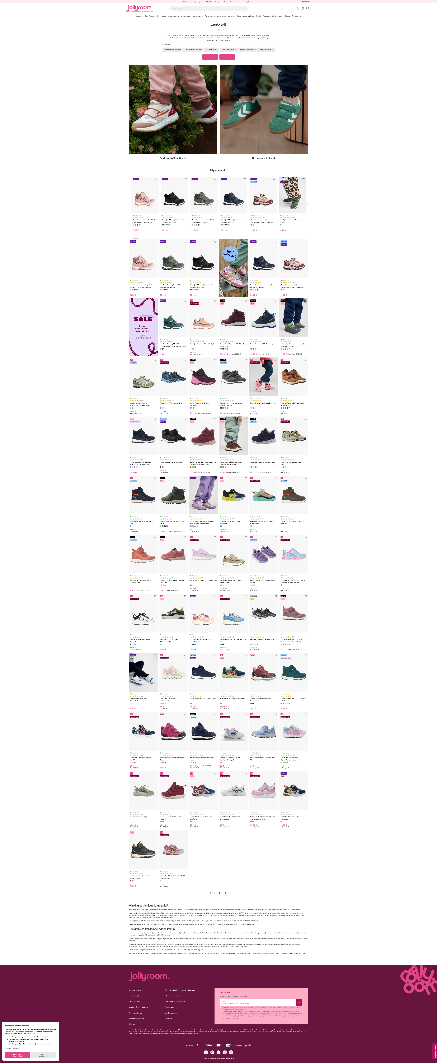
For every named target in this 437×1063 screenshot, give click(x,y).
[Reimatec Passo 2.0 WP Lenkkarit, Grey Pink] (255, 349)
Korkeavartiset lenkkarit (172, 50)
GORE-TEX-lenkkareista (159, 915)
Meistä (132, 1024)
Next (308, 204)
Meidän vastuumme (172, 1013)
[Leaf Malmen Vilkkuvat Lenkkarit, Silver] (132, 762)
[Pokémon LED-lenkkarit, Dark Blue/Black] (221, 526)
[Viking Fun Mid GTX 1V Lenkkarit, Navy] (191, 703)
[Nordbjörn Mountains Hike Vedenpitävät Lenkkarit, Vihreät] (283, 289)
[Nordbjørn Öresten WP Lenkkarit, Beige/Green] (193, 349)
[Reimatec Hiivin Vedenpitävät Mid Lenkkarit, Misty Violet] (227, 349)
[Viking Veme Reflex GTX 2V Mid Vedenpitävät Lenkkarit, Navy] (130, 467)
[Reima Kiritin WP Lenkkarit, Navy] (160, 408)
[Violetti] (251, 225)
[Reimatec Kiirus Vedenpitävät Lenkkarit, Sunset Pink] (163, 585)
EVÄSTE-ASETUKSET (44, 1055)
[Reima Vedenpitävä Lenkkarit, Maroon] (283, 349)
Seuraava (225, 893)
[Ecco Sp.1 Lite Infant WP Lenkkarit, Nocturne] (160, 821)
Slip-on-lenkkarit (211, 50)
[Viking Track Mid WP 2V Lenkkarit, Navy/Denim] (193, 408)
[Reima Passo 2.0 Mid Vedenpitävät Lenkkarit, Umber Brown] (253, 349)
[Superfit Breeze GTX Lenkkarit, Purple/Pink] (253, 467)
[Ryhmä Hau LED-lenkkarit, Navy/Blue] (221, 703)
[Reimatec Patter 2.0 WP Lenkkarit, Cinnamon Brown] (281, 408)
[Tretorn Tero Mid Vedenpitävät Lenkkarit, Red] (251, 703)
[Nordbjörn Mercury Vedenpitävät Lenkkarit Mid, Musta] (135, 289)
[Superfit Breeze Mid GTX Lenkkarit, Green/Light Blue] (193, 467)
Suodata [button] (210, 57)
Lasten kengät (214, 30)
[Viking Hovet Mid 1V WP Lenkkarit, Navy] (130, 526)
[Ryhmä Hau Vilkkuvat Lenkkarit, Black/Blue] (281, 821)
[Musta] (137, 225)
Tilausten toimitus (172, 996)
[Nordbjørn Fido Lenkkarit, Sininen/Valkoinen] (130, 703)
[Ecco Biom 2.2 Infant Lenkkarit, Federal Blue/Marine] (253, 821)
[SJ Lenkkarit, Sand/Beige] (130, 821)
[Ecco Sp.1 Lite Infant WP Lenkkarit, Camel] (163, 821)
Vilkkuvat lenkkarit (266, 50)
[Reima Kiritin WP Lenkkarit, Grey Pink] (163, 408)
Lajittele (227, 57)
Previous (129, 204)
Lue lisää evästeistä (12, 1048)
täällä (246, 946)
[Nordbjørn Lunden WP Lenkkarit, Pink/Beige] (132, 644)
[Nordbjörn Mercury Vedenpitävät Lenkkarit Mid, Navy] (137, 289)
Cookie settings (135, 1013)
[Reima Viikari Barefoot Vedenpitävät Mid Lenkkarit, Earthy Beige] (285, 349)
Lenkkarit (224, 30)
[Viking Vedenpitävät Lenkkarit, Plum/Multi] (191, 408)
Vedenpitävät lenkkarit (248, 50)
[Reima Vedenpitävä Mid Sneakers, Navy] (251, 349)
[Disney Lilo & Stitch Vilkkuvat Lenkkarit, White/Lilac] (221, 762)
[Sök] (245, 8)
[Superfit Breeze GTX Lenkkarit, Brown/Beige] (256, 467)
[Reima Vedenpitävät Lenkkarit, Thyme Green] (225, 349)
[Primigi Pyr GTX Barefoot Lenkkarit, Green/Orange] (251, 526)
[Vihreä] (139, 225)
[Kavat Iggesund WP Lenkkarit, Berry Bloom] (160, 762)
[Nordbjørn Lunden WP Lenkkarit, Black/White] (130, 644)
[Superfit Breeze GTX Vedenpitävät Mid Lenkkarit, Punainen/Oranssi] (191, 467)
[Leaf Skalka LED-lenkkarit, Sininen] (165, 703)
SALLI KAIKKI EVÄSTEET (17, 1055)
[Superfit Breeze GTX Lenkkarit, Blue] (251, 467)
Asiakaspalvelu (305, 1)
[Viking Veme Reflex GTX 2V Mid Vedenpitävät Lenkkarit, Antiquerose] (132, 467)
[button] (302, 8)
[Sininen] (135, 225)
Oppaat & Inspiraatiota (138, 1007)
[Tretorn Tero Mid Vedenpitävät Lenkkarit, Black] (253, 703)
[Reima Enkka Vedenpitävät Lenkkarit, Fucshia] (255, 644)
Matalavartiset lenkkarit (193, 50)
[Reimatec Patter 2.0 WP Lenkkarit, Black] (287, 408)
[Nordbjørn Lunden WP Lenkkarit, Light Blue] (135, 644)
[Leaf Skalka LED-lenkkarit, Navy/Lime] (163, 703)
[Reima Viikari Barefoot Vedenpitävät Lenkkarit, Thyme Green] (281, 349)
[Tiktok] (225, 1052)
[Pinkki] (133, 225)
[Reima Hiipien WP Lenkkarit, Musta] (160, 467)
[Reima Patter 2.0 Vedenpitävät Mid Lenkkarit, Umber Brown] (285, 408)
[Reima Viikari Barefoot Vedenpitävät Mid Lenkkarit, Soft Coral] (287, 349)
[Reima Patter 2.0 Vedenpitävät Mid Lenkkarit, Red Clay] (283, 408)
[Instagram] (212, 1052)
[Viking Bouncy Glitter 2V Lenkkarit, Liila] (191, 585)
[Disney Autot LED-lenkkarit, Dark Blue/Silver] (191, 821)
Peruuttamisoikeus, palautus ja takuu (180, 990)
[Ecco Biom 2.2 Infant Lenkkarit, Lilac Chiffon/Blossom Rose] (251, 821)
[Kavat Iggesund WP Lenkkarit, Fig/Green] (163, 762)
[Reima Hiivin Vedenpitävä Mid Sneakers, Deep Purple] (221, 349)
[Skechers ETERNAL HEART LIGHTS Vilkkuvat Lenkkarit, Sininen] (281, 585)
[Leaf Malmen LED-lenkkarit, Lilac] (135, 762)
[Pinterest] (231, 1052)
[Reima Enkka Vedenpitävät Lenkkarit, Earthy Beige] (253, 644)
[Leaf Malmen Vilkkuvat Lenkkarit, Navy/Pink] (130, 762)
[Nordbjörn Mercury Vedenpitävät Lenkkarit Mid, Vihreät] (132, 289)
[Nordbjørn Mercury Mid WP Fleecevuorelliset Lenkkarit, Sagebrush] (160, 349)
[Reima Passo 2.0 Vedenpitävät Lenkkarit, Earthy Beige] (257, 349)
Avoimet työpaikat (136, 1018)
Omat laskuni (134, 1001)
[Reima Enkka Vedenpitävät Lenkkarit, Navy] (257, 644)
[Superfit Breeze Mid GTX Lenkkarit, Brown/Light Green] (195, 467)
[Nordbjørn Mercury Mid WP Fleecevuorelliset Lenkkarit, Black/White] (163, 349)
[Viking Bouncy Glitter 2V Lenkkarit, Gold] (193, 585)
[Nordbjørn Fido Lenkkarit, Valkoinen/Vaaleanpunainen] (132, 703)
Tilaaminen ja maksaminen (175, 1001)
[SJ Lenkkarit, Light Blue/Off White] (132, 821)
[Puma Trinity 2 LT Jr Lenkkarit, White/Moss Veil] (160, 644)
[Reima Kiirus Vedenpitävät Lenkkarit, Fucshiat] (161, 585)
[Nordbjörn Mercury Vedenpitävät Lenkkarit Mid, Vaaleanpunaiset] (130, 289)
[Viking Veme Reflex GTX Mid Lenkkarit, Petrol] (135, 467)
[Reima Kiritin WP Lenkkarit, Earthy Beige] (165, 408)
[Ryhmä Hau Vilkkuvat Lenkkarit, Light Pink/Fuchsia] (160, 880)
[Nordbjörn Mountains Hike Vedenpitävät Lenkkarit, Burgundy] (281, 289)
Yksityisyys (169, 1007)
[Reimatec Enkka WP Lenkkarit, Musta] (251, 644)
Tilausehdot (134, 996)
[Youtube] (219, 1052)
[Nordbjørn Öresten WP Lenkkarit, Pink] (191, 349)
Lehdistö (168, 1018)
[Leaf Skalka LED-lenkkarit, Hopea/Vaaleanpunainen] (161, 703)
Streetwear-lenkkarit (228, 50)
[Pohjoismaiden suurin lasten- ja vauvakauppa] (139, 7)
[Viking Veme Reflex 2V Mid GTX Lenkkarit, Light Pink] (137, 467)
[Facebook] (206, 1052)
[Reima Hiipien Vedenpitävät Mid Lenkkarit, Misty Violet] (163, 467)
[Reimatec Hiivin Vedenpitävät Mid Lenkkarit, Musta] (223, 349)
